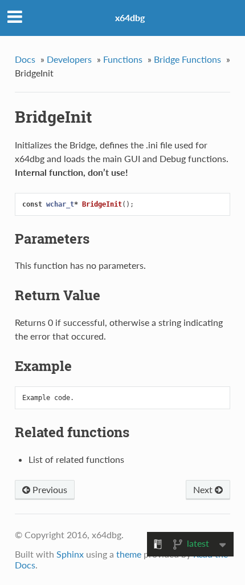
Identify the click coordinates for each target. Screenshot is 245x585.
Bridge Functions (187, 59)
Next (204, 489)
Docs (25, 59)
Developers (69, 59)
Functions (122, 59)
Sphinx (70, 553)
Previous (48, 489)
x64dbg (130, 17)
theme (128, 553)
